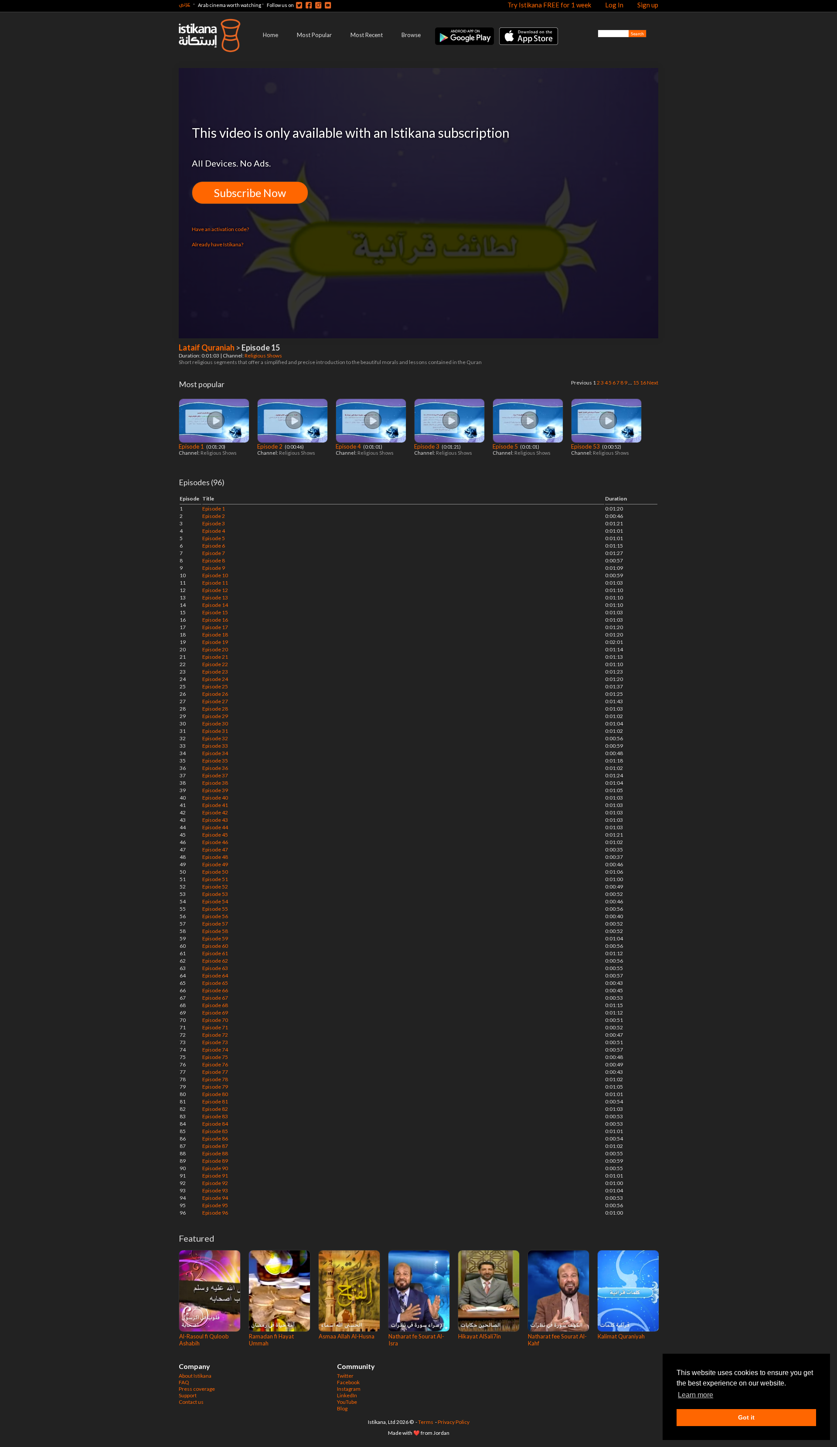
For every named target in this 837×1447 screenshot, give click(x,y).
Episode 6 (213, 545)
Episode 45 (215, 834)
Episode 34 (215, 753)
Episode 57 (215, 923)
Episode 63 (215, 968)
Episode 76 (215, 1064)
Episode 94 (215, 1198)
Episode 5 (506, 446)
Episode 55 (215, 909)
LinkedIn (347, 1395)
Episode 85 (215, 1131)
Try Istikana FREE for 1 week (549, 5)
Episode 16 (215, 619)
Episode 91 (215, 1175)
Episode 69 (215, 1012)
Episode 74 (215, 1049)
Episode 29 (215, 716)
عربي (184, 3)
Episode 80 (215, 1094)
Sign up (647, 5)
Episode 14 (215, 605)
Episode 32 (215, 738)
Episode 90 (215, 1168)
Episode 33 (215, 745)
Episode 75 (215, 1057)
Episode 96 (215, 1212)
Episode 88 (215, 1153)
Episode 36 (215, 768)
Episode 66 (215, 990)
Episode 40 (215, 797)
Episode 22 (215, 664)
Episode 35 (215, 760)
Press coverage (197, 1389)
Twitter (345, 1375)
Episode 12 (215, 590)
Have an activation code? (220, 229)
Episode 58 (215, 931)
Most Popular (314, 34)
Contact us (191, 1402)
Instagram (349, 1389)
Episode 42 (215, 812)
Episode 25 (215, 686)
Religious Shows (264, 355)
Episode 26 (215, 694)
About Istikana (195, 1375)
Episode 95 (215, 1205)
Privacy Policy (454, 1422)
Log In (614, 5)
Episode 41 (215, 805)
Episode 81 (215, 1101)
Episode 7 (213, 553)
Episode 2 (270, 446)
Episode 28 (215, 708)
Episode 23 (215, 671)
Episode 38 (215, 783)
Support (188, 1395)
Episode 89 (215, 1161)
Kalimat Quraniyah (621, 1336)
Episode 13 (215, 597)
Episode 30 (215, 723)
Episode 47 (215, 849)
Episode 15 (215, 612)
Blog (342, 1408)
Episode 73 (215, 1042)
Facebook (348, 1382)
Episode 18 (215, 634)
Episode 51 (215, 879)
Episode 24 (215, 679)
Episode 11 (215, 582)
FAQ (184, 1382)
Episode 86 (215, 1138)
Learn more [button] (695, 1395)
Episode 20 (215, 649)
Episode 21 (215, 657)
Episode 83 (215, 1116)
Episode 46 (215, 842)
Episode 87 (215, 1146)
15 (636, 382)
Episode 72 (215, 1035)
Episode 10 (215, 575)
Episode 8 (213, 560)
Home (270, 34)
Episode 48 (215, 857)
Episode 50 (215, 871)
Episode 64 (215, 975)
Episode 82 (215, 1109)
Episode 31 (215, 731)
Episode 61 (215, 953)
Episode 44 (215, 827)
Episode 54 (215, 901)
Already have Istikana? (217, 244)
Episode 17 (215, 627)
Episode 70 (215, 1020)
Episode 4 (349, 446)
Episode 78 (215, 1079)
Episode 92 (215, 1183)
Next (652, 382)
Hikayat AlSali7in (479, 1336)
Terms (425, 1422)
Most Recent (366, 34)
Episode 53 (586, 446)
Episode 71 (215, 1027)
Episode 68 (215, 1005)
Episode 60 (215, 946)
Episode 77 (215, 1072)
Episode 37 (215, 775)
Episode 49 (215, 864)
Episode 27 (215, 701)
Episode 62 (215, 960)
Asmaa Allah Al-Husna (346, 1336)
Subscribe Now (250, 192)
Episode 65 (215, 983)
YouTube (347, 1402)
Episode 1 (192, 446)
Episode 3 (427, 446)
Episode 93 (215, 1190)
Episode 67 (215, 997)
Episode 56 (215, 916)
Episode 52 (215, 886)
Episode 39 (215, 790)
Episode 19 (215, 642)
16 (643, 382)
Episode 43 (215, 820)
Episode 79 (215, 1086)
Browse (411, 34)
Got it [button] (746, 1417)
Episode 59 (215, 938)
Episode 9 (213, 568)
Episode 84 (215, 1123)
